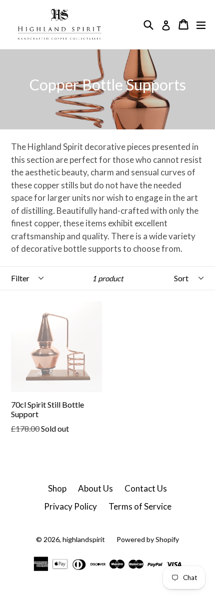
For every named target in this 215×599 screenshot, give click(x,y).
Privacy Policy (70, 506)
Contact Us (145, 488)
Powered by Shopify (147, 539)
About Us (95, 488)
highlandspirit (83, 539)
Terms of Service (140, 506)
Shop (57, 488)
